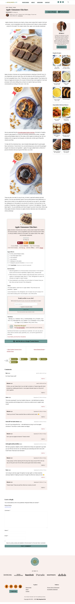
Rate (32, 242)
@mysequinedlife (20, 327)
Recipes (10, 7)
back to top (13, 591)
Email (6, 535)
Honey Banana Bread (39, 349)
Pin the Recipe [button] (64, 12)
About (33, 2)
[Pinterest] (11, 586)
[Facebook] (6, 586)
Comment (7, 510)
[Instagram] (15, 586)
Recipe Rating (8, 505)
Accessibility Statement (52, 589)
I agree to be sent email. (26, 306)
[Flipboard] (20, 586)
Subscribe (40, 2)
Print (21, 242)
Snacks (14, 7)
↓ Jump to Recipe (51, 12)
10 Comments (20, 15)
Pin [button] (26, 242)
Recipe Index (25, 2)
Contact (47, 2)
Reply (43, 378)
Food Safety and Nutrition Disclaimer (17, 336)
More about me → (62, 47)
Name (6, 530)
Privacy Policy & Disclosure (53, 587)
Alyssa (41, 247)
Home (7, 7)
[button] (6, 12)
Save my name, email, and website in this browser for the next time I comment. (26, 543)
